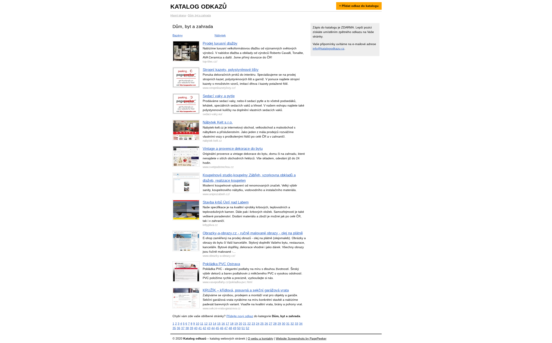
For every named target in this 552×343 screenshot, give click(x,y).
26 (266, 323)
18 (232, 323)
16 (223, 323)
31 (288, 323)
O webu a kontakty (260, 338)
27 (270, 323)
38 (187, 328)
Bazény (177, 35)
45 (217, 328)
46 (221, 328)
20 (240, 323)
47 (226, 328)
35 (174, 328)
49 (234, 328)
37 (183, 328)
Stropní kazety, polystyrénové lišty (231, 70)
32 (292, 323)
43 (208, 328)
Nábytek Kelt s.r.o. (218, 122)
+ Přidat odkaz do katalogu (359, 6)
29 (279, 323)
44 (213, 328)
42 (204, 328)
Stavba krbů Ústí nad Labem (226, 202)
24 (257, 323)
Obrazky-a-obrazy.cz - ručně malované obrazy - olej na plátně (253, 233)
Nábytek (220, 35)
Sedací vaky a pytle (219, 96)
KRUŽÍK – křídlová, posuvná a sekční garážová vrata (246, 290)
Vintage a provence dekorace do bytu (233, 149)
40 (196, 328)
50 (239, 328)
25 (262, 323)
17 (227, 323)
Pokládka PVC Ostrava (221, 264)
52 (247, 328)
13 (210, 323)
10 (197, 323)
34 (301, 323)
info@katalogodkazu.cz (328, 48)
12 (206, 323)
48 (230, 328)
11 (201, 323)
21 (244, 323)
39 (191, 328)
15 (219, 323)
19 (236, 323)
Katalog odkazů (198, 6)
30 (283, 323)
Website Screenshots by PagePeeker (301, 338)
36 (178, 328)
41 (200, 328)
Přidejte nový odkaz (239, 316)
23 (253, 323)
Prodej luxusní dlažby (220, 43)
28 (275, 323)
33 (296, 323)
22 (249, 323)
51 (243, 328)
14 (214, 323)
